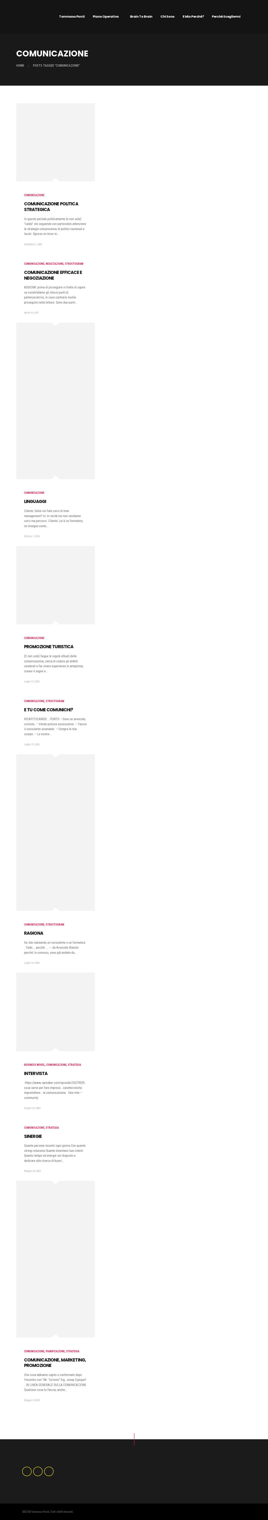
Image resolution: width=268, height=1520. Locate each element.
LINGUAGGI (35, 502)
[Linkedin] (38, 1471)
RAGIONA (33, 933)
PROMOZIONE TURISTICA (48, 647)
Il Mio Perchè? (193, 16)
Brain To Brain (141, 16)
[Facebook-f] (27, 1471)
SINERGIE (33, 1136)
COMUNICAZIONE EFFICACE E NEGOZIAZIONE (53, 275)
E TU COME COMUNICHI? (48, 710)
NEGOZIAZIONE (55, 263)
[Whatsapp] (49, 1471)
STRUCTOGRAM (74, 263)
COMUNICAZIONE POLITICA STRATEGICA (51, 207)
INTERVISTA (35, 1073)
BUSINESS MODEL (34, 1064)
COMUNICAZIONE (34, 195)
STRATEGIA (74, 1064)
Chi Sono (167, 16)
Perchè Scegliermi (226, 16)
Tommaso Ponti (72, 16)
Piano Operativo (106, 16)
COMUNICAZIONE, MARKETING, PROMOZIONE (55, 1363)
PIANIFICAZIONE (55, 1351)
